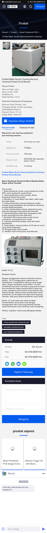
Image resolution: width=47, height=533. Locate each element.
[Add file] (3, 529)
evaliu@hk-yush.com (12, 2)
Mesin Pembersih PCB (28, 32)
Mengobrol (40, 7)
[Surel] (18, 363)
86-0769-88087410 (37, 2)
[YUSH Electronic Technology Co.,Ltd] (12, 7)
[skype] (7, 363)
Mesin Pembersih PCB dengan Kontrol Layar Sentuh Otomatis (12, 462)
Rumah (5, 32)
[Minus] (43, 473)
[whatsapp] (12, 363)
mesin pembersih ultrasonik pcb (16, 322)
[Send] (43, 529)
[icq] (24, 363)
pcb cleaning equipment (13, 332)
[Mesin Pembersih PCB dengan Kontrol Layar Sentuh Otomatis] (12, 448)
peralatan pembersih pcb (14, 327)
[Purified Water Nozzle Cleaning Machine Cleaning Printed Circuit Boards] (28, 59)
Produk (14, 32)
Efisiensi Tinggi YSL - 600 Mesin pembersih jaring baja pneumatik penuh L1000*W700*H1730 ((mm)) (34, 462)
